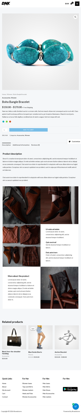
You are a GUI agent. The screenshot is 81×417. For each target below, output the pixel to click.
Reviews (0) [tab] (35, 145)
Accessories (6, 98)
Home (4, 94)
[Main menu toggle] (77, 3)
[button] (75, 17)
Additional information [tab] (21, 145)
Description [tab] (6, 145)
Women (9, 94)
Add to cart (28, 130)
